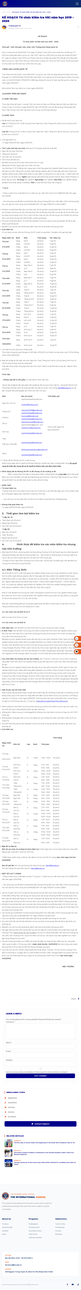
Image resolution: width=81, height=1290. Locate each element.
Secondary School (35, 1231)
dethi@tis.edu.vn (64, 388)
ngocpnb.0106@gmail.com (31, 410)
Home (4, 12)
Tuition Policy (60, 1224)
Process (58, 1231)
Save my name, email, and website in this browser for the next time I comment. (37, 1072)
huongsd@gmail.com (29, 416)
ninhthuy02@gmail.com (31, 428)
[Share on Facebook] (78, 999)
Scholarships (60, 1227)
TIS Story (5, 1224)
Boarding (58, 1234)
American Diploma (35, 1237)
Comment (10, 1022)
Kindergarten (33, 1224)
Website (9, 1060)
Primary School (34, 1227)
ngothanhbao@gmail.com (31, 413)
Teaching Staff (7, 1227)
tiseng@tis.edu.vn (38, 868)
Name (9, 1043)
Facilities (5, 1231)
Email (8, 1051)
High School (33, 1234)
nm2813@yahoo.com (29, 405)
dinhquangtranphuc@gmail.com (34, 450)
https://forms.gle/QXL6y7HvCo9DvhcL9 (52, 701)
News (9, 12)
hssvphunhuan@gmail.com (32, 422)
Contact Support (41, 1124)
